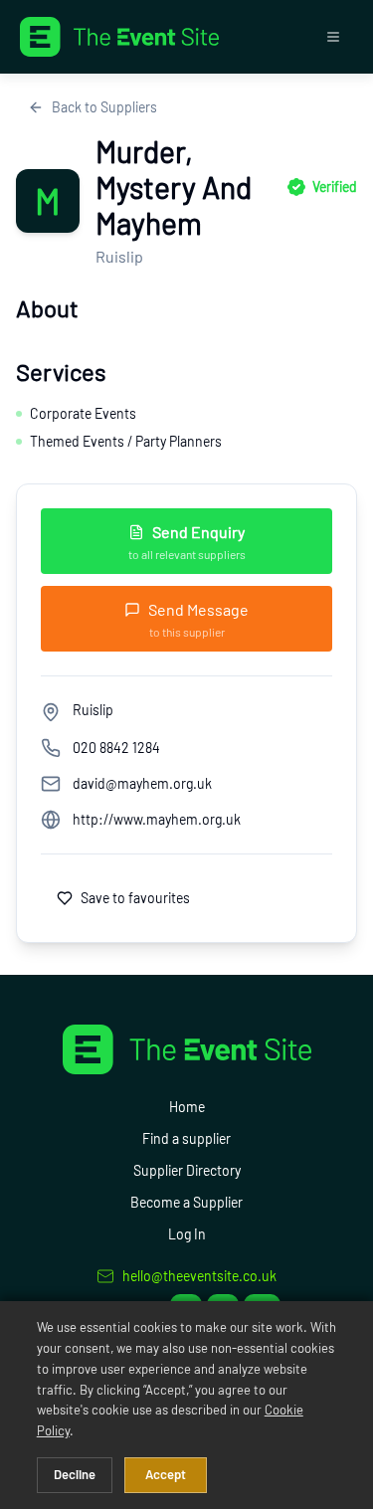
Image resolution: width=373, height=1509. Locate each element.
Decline (74, 1474)
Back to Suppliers (104, 106)
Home (187, 1106)
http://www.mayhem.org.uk (157, 819)
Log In (187, 1234)
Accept (165, 1474)
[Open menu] (333, 37)
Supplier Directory (187, 1170)
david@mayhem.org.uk (142, 783)
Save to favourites (135, 897)
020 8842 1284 (116, 747)
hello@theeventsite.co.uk (199, 1275)
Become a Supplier (186, 1202)
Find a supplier (186, 1138)
